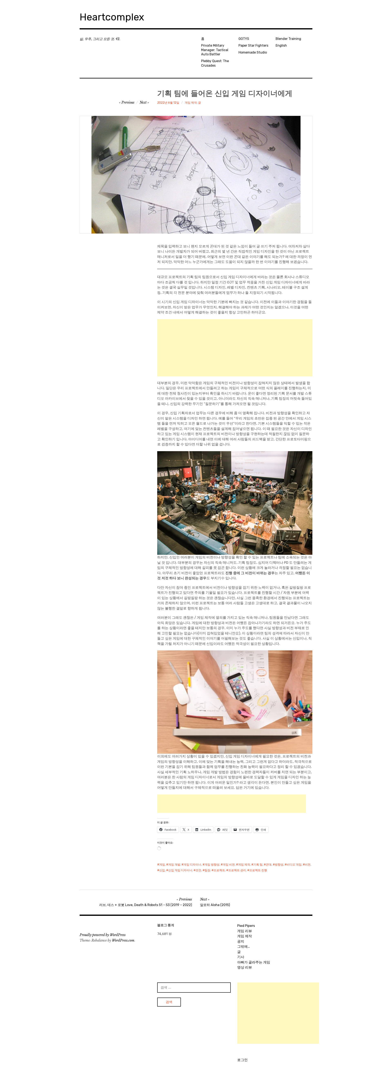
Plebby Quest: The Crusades (215, 63)
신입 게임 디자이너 (180, 870)
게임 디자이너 (192, 864)
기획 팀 (258, 864)
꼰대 (269, 864)
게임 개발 (174, 864)
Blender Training (288, 39)
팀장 (207, 870)
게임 (162, 864)
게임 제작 (191, 102)
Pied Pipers (246, 926)
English (281, 45)
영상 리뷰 (244, 967)
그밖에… (243, 946)
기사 (240, 957)
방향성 (279, 864)
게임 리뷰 (244, 931)
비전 (308, 864)
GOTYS (243, 39)
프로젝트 (219, 870)
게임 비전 (229, 864)
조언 (198, 870)
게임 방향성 (212, 864)
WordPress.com (123, 940)
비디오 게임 (294, 864)
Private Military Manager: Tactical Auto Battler (214, 50)
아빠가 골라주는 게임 (253, 962)
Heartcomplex (112, 17)
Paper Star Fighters (253, 45)
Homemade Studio (252, 52)
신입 (162, 870)
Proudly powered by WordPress (103, 935)
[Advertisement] (234, 347)
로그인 (242, 1060)
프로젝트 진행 (258, 870)
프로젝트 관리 (237, 870)
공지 (240, 941)
